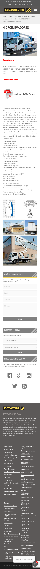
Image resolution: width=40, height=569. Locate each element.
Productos (12, 16)
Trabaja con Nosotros (29, 1)
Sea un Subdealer (12, 4)
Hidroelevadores (21, 16)
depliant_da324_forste (24, 94)
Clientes (19, 1)
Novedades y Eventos (10, 1)
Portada (5, 16)
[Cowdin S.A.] (17, 9)
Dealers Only (22, 4)
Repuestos (29, 4)
